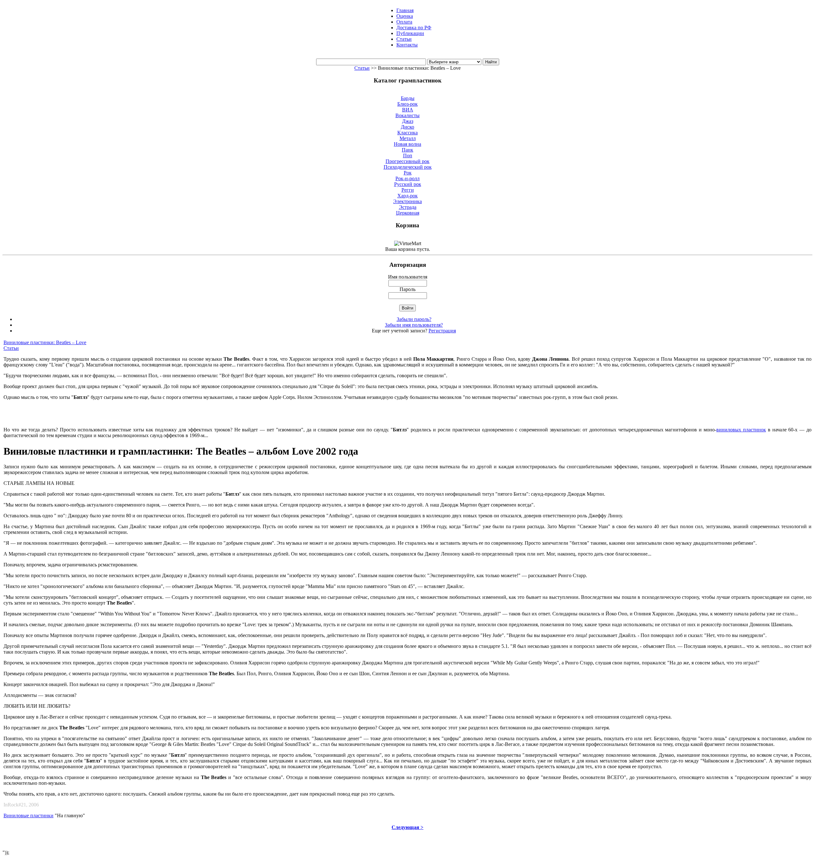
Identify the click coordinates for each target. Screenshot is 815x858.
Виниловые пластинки (28, 815)
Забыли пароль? (414, 319)
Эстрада (407, 207)
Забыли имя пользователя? (414, 325)
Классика (407, 132)
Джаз (407, 121)
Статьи (362, 68)
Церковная (407, 213)
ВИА (407, 109)
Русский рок (407, 184)
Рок (408, 172)
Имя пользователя (407, 277)
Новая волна (407, 144)
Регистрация (442, 330)
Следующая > (407, 827)
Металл (408, 138)
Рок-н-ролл (407, 178)
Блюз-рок (407, 104)
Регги (407, 190)
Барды (408, 98)
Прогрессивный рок (407, 161)
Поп (407, 155)
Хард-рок (407, 195)
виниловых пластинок (741, 429)
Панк (407, 149)
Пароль (407, 289)
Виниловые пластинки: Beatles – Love (45, 342)
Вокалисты (407, 115)
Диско (407, 127)
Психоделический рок (408, 167)
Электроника (407, 201)
